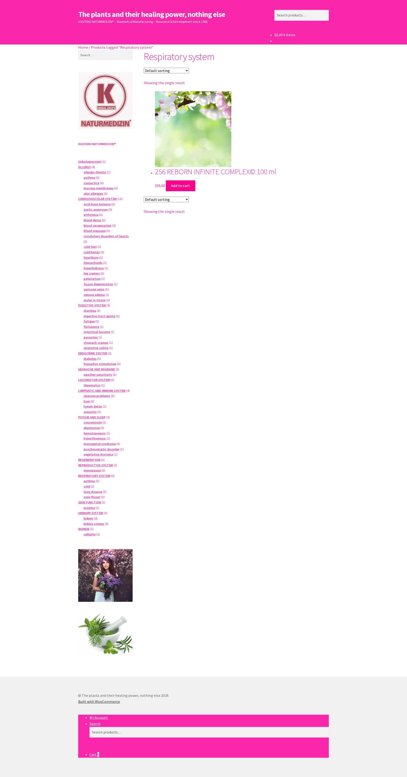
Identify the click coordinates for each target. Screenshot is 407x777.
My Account (99, 717)
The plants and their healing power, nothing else (151, 14)
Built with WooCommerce (99, 701)
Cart (94, 754)
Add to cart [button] (180, 185)
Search (95, 723)
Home (83, 47)
